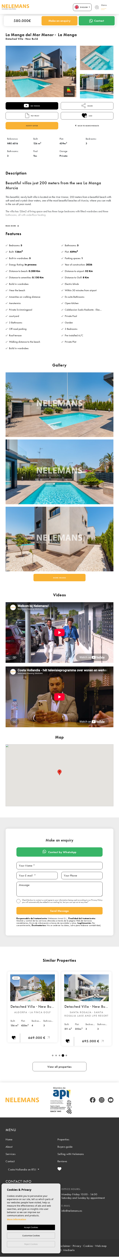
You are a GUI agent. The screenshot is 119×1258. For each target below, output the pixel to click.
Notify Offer (32, 126)
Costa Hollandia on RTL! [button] (22, 1169)
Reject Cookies (31, 1244)
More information (16, 1219)
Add (90, 116)
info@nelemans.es (71, 1210)
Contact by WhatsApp (62, 852)
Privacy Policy (96, 900)
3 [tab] (59, 1055)
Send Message (59, 911)
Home (9, 1139)
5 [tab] (66, 1055)
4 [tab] (63, 1055)
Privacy (77, 1246)
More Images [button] (59, 578)
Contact (99, 20)
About (9, 1146)
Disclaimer (64, 1246)
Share (90, 106)
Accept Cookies (31, 1227)
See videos (35, 106)
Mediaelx (69, 1250)
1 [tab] (52, 1055)
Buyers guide (65, 1146)
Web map (100, 1246)
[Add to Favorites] (13, 1038)
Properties (63, 1139)
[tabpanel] (32, 1006)
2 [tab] (56, 1055)
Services (10, 1154)
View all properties (59, 1066)
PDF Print (34, 116)
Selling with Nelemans (70, 1154)
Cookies (88, 1246)
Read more (11, 226)
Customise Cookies (31, 1235)
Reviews (62, 1161)
